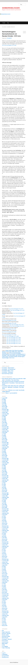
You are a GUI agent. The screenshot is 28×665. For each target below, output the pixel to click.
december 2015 (5, 576)
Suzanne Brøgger (5, 357)
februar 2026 (4, 406)
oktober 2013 (4, 614)
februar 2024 (4, 439)
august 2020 (4, 498)
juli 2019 (4, 516)
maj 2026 (4, 402)
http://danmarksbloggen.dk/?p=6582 (9, 331)
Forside (3, 22)
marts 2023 (4, 454)
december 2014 (5, 593)
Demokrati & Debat (6, 636)
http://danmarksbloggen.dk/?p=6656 (14, 337)
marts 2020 (4, 504)
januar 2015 (4, 592)
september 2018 (5, 530)
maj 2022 (4, 468)
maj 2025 (4, 419)
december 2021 (5, 475)
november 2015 (5, 578)
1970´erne (11, 352)
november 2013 (5, 612)
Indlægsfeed (4, 654)
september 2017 (5, 546)
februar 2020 (4, 506)
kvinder (3, 356)
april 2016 (4, 570)
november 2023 (5, 444)
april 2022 (4, 470)
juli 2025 (4, 416)
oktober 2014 (4, 596)
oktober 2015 (4, 579)
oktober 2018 (4, 529)
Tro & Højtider (5, 646)
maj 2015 (4, 586)
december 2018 (5, 526)
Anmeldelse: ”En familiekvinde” (9, 369)
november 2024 (5, 428)
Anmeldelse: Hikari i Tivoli (7, 370)
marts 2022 (4, 471)
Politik (19, 351)
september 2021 (5, 480)
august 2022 (4, 464)
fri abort (8, 355)
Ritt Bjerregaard (21, 356)
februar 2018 (4, 539)
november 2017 (5, 543)
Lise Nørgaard (11, 356)
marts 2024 (4, 438)
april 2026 (4, 403)
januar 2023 (4, 457)
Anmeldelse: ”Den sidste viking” (12, 380)
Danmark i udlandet (6, 633)
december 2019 (5, 508)
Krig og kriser (5, 640)
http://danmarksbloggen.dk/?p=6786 (14, 343)
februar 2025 (4, 424)
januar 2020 (4, 507)
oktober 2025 (4, 412)
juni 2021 (4, 484)
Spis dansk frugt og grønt (7, 373)
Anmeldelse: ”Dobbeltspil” (7, 372)
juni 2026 (4, 400)
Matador (16, 356)
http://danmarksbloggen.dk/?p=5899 (9, 45)
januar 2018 (4, 540)
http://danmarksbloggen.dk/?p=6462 (9, 323)
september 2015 (5, 580)
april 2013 (4, 622)
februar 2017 (4, 556)
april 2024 (4, 436)
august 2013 (4, 616)
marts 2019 (4, 521)
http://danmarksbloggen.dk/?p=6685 (14, 339)
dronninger (4, 355)
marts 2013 (4, 624)
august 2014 (4, 599)
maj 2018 (4, 534)
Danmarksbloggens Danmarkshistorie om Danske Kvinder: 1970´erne (11, 34)
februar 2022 (4, 472)
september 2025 (5, 413)
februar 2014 (4, 608)
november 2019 (5, 510)
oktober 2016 (4, 562)
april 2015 (4, 588)
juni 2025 (4, 418)
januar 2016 (4, 575)
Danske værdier (9, 350)
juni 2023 (4, 449)
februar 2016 (4, 573)
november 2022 (5, 460)
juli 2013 (4, 618)
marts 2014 (4, 606)
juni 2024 (4, 434)
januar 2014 (4, 609)
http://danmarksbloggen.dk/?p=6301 (17, 310)
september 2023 (5, 447)
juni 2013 (4, 619)
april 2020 (4, 503)
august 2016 (4, 565)
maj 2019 (4, 519)
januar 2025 (4, 425)
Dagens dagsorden (6, 632)
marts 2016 (4, 572)
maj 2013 (4, 621)
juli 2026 (4, 399)
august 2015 (4, 582)
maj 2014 (4, 604)
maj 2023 (4, 451)
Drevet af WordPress (14, 662)
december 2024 (5, 426)
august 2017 (4, 547)
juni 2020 (4, 500)
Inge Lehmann (18, 355)
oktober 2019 (4, 511)
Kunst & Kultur (9, 351)
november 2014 (5, 595)
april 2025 (4, 421)
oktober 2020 (4, 496)
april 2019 (4, 520)
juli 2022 (4, 465)
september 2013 (5, 615)
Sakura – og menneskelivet (11, 393)
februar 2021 (4, 490)
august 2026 (4, 398)
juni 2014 (4, 602)
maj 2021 (4, 485)
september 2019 (5, 513)
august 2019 (4, 514)
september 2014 (5, 598)
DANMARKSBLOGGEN (11, 8)
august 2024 (4, 432)
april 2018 (4, 536)
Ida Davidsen (12, 355)
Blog (8, 22)
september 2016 (5, 563)
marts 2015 (4, 589)
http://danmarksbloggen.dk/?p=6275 (16, 308)
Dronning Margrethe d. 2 (20, 354)
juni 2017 (4, 550)
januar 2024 (4, 441)
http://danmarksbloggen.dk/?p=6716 (14, 340)
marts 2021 (4, 488)
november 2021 (5, 477)
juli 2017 (4, 549)
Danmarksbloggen (17, 352)
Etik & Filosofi (15, 350)
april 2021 (4, 487)
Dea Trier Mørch (13, 354)
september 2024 (5, 431)
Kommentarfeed (5, 655)
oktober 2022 (4, 461)
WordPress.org (5, 657)
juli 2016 (4, 566)
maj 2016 (4, 569)
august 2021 (4, 481)
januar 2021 (4, 491)
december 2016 (5, 559)
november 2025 (5, 411)
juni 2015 (4, 585)
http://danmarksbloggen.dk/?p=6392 (9, 320)
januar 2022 (4, 474)
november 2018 (5, 527)
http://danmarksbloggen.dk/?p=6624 (9, 334)
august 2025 (4, 415)
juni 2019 (4, 517)
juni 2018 (4, 533)
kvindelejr (23, 355)
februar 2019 (4, 523)
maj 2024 (4, 435)
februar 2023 (4, 455)
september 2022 (5, 462)
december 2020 (5, 493)
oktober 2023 (4, 445)
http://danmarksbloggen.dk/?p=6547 (9, 329)
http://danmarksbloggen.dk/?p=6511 (17, 326)
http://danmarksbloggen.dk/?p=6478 (16, 324)
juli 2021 (4, 483)
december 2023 (5, 442)
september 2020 (5, 497)
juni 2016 (4, 568)
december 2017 (5, 542)
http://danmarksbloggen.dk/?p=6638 (12, 336)
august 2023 (4, 448)
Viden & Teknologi (6, 647)
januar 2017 (4, 557)
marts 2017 (4, 555)
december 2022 (5, 458)
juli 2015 (4, 583)
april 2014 (4, 605)
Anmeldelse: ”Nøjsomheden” (8, 367)
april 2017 (4, 553)
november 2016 (5, 560)
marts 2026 (4, 405)
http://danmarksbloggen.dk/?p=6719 (14, 342)
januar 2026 (4, 408)
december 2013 (5, 611)
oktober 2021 (4, 478)
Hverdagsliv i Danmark (7, 639)
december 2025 (5, 409)
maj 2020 (4, 501)
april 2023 (4, 452)
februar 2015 (4, 591)
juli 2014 (4, 601)
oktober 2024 (4, 429)
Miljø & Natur (14, 351)
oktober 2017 (4, 544)
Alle (3, 630)
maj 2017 (4, 552)
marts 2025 (4, 422)
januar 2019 (4, 524)
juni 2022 (4, 467)
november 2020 (5, 494)
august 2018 (4, 532)
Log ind (3, 652)
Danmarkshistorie (5, 354)
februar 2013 (4, 625)
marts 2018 (4, 537)
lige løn (6, 356)
